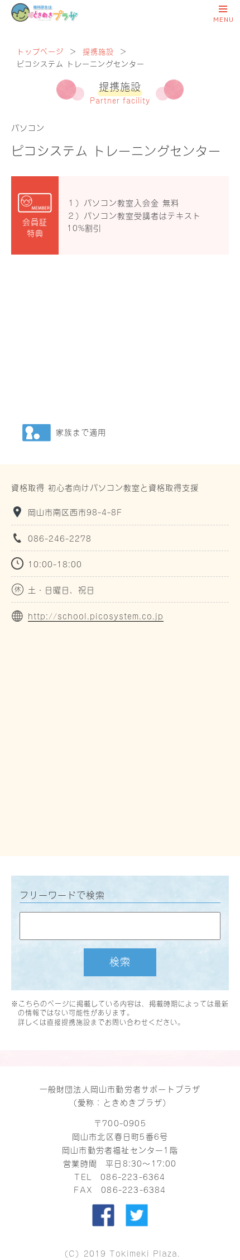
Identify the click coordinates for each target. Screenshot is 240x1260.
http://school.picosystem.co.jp (96, 615)
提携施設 (98, 50)
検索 (120, 960)
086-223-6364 (132, 1176)
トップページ (40, 50)
